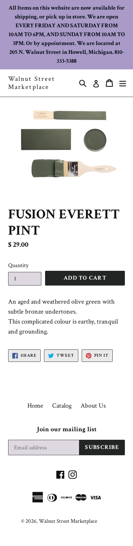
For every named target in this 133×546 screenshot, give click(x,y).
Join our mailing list (66, 429)
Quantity (18, 265)
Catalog (62, 405)
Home (35, 405)
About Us (93, 405)
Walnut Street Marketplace (31, 83)
